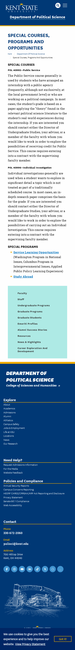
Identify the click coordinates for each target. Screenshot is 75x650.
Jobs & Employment (14, 428)
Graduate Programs (30, 311)
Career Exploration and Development (32, 349)
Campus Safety (11, 424)
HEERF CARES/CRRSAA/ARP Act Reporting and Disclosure (33, 493)
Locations (8, 436)
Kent (10, 53)
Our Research (10, 443)
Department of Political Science (37, 16)
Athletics (8, 420)
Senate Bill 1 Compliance (16, 501)
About (6, 404)
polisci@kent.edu (15, 544)
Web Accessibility (12, 505)
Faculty (22, 293)
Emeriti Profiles (28, 323)
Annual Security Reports (16, 485)
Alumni (7, 416)
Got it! (63, 639)
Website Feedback (13, 472)
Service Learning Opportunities (36, 252)
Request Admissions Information (20, 465)
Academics (9, 408)
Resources (24, 335)
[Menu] (65, 5)
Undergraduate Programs (34, 305)
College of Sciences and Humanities (31, 385)
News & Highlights (29, 341)
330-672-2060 (12, 533)
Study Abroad (23, 276)
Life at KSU (8, 432)
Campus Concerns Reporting (18, 489)
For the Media (10, 469)
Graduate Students (30, 317)
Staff (21, 299)
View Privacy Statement (30, 644)
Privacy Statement (13, 497)
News (6, 440)
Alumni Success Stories (32, 329)
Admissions (9, 412)
